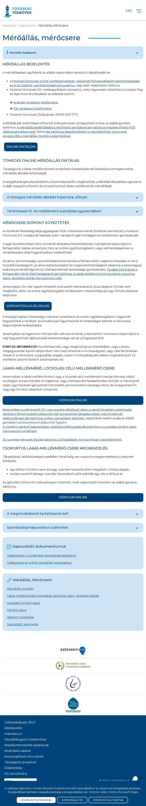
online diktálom (20, 146)
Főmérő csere (17, 610)
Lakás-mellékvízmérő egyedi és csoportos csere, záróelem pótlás (53, 596)
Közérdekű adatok (17, 751)
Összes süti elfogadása (36, 800)
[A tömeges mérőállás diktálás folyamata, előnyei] (137, 197)
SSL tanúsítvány (15, 773)
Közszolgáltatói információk (23, 756)
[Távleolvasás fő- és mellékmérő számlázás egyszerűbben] (137, 211)
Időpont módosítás (20, 617)
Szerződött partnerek (22, 624)
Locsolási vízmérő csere (23, 603)
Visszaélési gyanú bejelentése (25, 739)
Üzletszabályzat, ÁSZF (20, 722)
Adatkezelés (13, 728)
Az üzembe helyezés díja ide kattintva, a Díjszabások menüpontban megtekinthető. (62, 439)
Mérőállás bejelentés (22, 52)
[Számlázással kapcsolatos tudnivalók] (137, 528)
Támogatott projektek (20, 762)
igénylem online (73, 400)
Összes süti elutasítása (108, 800)
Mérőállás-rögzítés (20, 588)
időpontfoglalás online (27, 306)
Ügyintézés (27, 25)
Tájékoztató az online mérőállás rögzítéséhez (39, 562)
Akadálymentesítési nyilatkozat (26, 745)
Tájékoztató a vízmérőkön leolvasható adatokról (41, 555)
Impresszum (13, 733)
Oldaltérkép (13, 768)
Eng (129, 10)
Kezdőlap (9, 25)
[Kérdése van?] (135, 779)
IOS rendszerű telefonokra (32, 108)
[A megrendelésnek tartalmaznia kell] (137, 514)
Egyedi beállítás (72, 800)
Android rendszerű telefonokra (35, 102)
